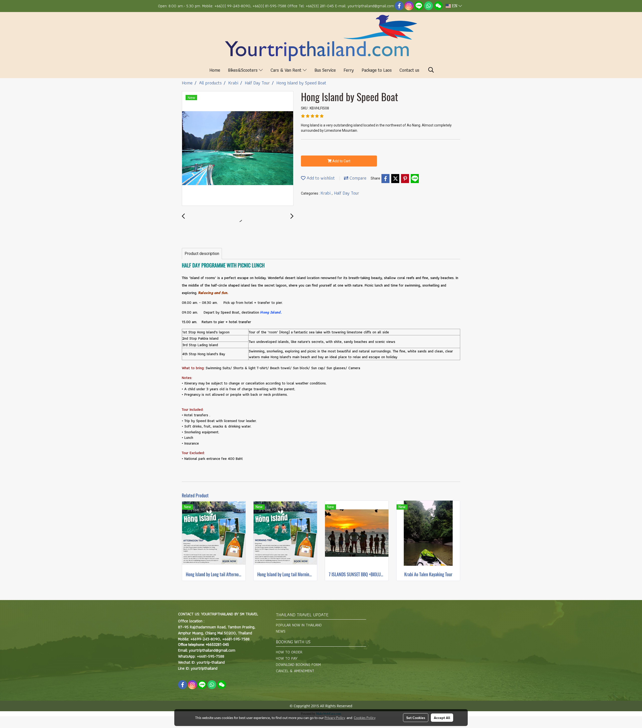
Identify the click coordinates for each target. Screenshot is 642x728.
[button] (431, 70)
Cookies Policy (364, 717)
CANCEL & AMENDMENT (295, 671)
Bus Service (325, 70)
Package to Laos (377, 70)
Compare (357, 178)
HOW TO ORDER (289, 652)
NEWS (280, 631)
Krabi (326, 193)
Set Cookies (415, 717)
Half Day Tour (346, 193)
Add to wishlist (320, 178)
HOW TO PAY (286, 658)
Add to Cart (341, 161)
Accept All (442, 717)
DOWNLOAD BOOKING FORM (298, 664)
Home (214, 70)
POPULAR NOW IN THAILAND (299, 625)
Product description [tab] (202, 253)
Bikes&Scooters (243, 70)
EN (454, 6)
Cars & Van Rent (287, 70)
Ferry (349, 70)
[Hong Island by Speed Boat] (237, 148)
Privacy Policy (335, 717)
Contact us (409, 70)
